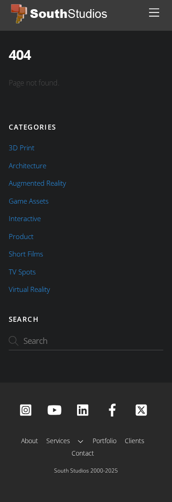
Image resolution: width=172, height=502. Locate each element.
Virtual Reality (29, 289)
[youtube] (56, 409)
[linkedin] (85, 409)
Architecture (27, 165)
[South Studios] (60, 21)
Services (58, 440)
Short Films (26, 253)
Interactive (25, 218)
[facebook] (114, 409)
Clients (134, 440)
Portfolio (105, 440)
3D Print (21, 147)
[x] (142, 409)
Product (21, 236)
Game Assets (29, 200)
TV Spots (22, 271)
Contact (83, 453)
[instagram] (27, 409)
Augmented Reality (37, 183)
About (29, 440)
